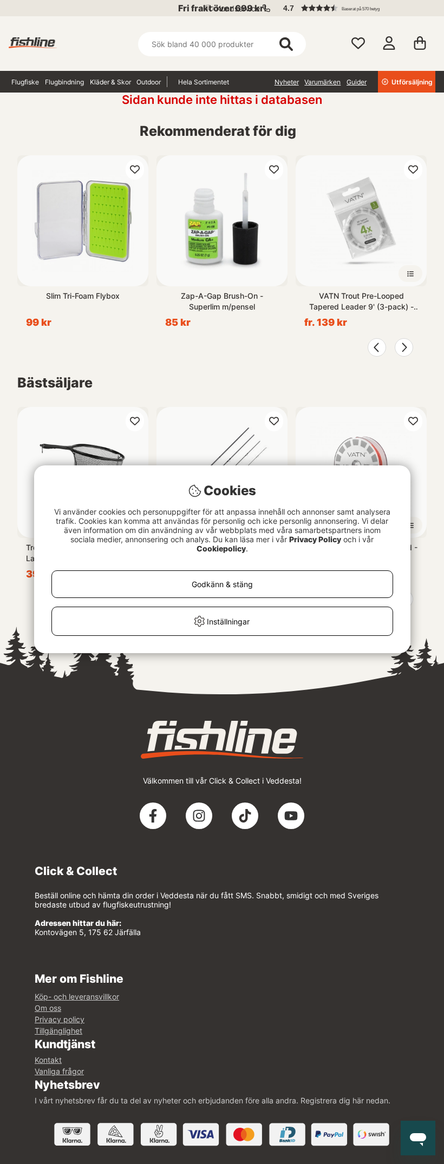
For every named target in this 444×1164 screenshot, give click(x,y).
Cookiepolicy (221, 548)
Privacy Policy (315, 539)
